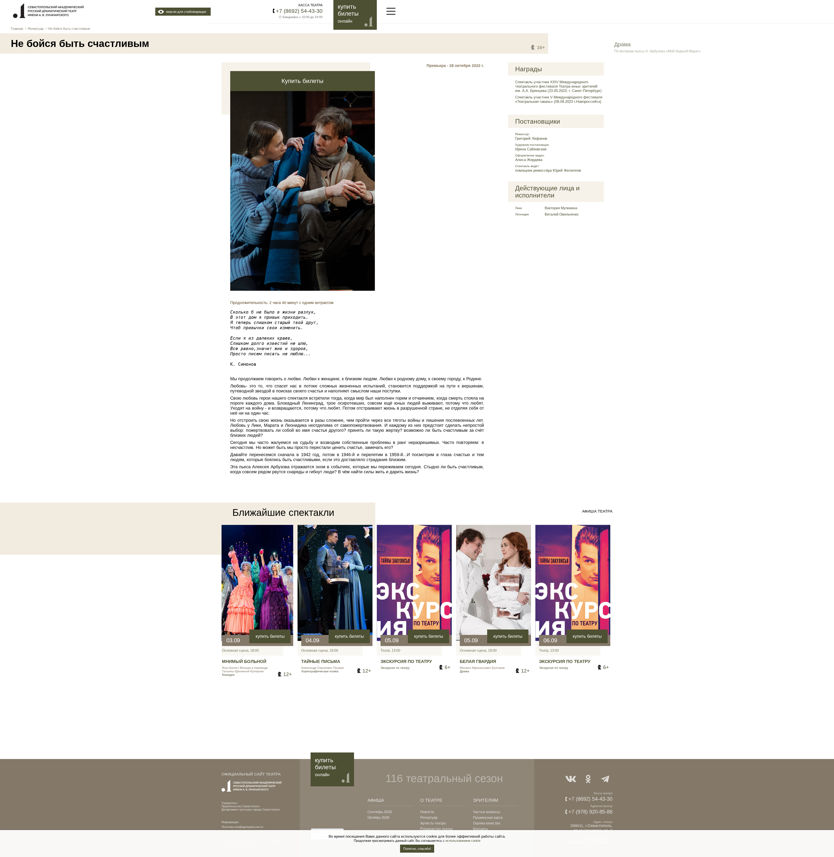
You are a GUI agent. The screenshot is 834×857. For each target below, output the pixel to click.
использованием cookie (462, 840)
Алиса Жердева (528, 160)
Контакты (480, 829)
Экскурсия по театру (406, 661)
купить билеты (270, 636)
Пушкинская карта (488, 817)
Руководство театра (436, 829)
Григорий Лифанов (531, 138)
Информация (230, 822)
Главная (17, 28)
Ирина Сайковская (530, 149)
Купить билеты (302, 81)
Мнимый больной (244, 661)
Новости (427, 812)
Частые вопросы (486, 812)
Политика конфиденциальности (242, 827)
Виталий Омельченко (562, 214)
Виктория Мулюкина (561, 208)
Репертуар (35, 28)
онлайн (345, 21)
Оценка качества (486, 823)
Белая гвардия (478, 661)
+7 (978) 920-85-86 (590, 812)
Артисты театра (433, 823)
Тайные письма (320, 661)
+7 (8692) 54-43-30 (299, 11)
